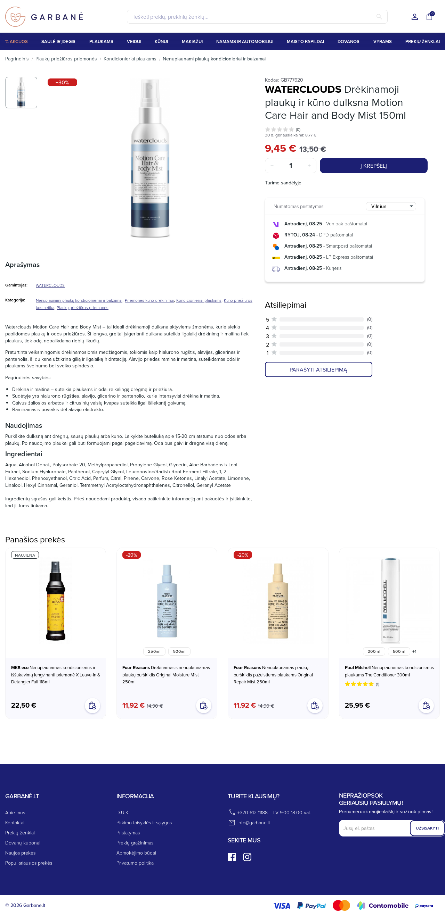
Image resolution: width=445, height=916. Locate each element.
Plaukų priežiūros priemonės (82, 307)
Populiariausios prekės (28, 862)
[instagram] (247, 857)
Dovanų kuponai (22, 842)
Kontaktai (14, 822)
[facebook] (232, 857)
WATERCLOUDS (50, 285)
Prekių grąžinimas (134, 842)
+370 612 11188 (252, 812)
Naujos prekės (20, 852)
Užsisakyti (427, 828)
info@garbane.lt (253, 822)
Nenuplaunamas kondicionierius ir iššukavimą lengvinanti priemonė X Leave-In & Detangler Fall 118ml (55, 674)
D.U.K (122, 812)
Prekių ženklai (20, 832)
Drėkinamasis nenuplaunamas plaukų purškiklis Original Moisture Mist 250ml (166, 674)
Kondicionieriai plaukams (198, 300)
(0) (298, 129)
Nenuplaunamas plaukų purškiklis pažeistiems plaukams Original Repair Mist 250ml (273, 674)
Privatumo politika (135, 862)
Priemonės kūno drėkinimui (149, 300)
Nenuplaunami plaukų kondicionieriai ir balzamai (79, 300)
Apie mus (15, 812)
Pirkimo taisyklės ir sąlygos (144, 822)
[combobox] (391, 206)
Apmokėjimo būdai (136, 852)
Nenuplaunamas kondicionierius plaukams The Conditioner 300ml (389, 671)
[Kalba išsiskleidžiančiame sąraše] (415, 17)
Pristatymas (128, 832)
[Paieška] (379, 17)
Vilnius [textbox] (379, 206)
